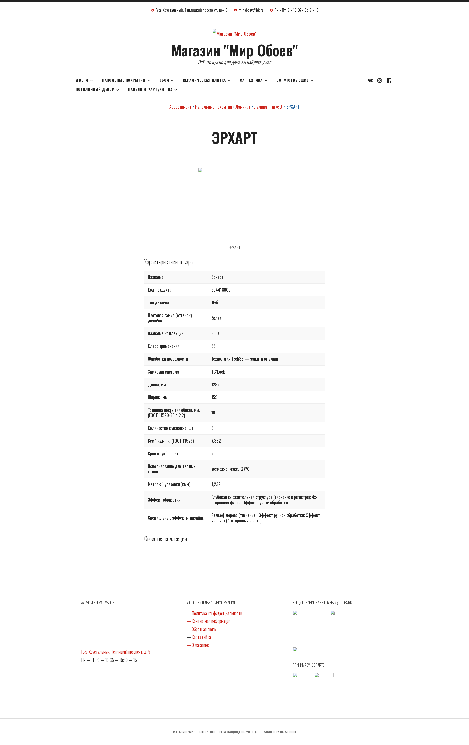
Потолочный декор (95, 89)
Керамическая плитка (204, 80)
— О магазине (198, 645)
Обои (164, 80)
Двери (82, 80)
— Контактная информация (208, 621)
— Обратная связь (201, 629)
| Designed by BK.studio (277, 731)
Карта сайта (201, 637)
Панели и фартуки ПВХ (150, 89)
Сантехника (251, 80)
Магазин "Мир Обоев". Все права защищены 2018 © (215, 731)
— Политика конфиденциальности (214, 613)
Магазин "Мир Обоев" (234, 49)
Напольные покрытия (123, 80)
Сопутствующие (293, 80)
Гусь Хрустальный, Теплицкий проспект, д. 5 (115, 652)
